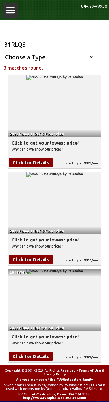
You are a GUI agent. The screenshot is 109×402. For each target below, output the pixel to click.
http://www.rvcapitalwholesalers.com (54, 398)
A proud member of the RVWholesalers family (54, 379)
